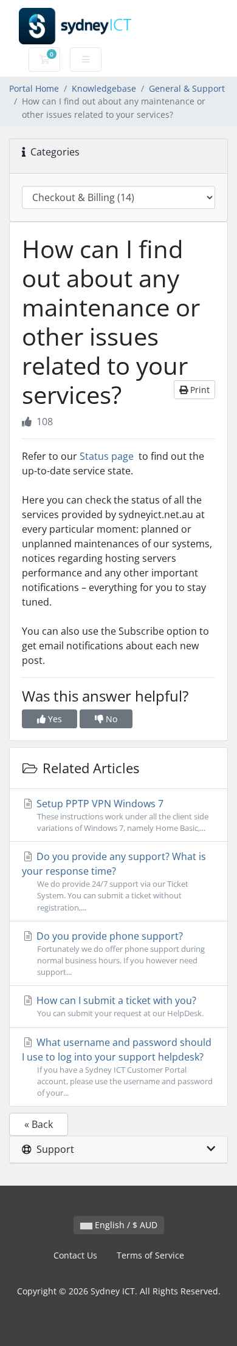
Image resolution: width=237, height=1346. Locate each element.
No (110, 719)
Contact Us (75, 1255)
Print (199, 389)
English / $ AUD (124, 1225)
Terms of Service (150, 1255)
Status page (107, 456)
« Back (38, 1124)
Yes (54, 719)
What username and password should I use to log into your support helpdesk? (117, 1067)
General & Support (187, 88)
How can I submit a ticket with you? (119, 1006)
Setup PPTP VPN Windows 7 (121, 815)
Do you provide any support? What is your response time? (114, 881)
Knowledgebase (104, 88)
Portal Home (34, 88)
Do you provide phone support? (119, 953)
